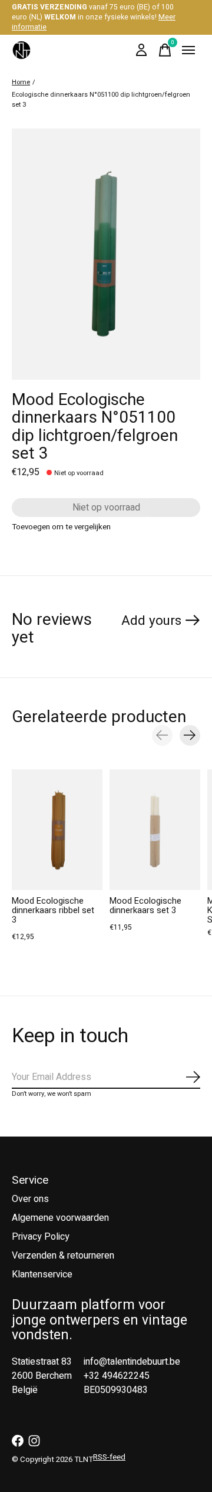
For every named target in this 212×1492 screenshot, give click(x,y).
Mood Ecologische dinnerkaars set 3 (145, 906)
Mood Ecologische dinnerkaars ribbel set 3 (53, 910)
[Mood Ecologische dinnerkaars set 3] (155, 829)
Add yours (151, 620)
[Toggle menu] (188, 50)
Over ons (30, 1199)
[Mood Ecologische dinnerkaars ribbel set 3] (57, 829)
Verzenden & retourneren (63, 1256)
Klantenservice (42, 1274)
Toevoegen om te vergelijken (61, 527)
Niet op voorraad (106, 507)
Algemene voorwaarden (60, 1218)
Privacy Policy (40, 1237)
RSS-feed (109, 1457)
